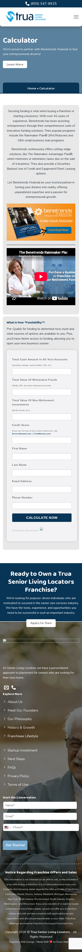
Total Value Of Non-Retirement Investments (33, 402)
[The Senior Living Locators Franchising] (26, 17)
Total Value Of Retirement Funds (34, 379)
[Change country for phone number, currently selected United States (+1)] (7, 827)
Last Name (19, 464)
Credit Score (20, 425)
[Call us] (13, 687)
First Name (19, 448)
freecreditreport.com (21, 434)
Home (31, 88)
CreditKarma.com (42, 434)
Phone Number (22, 497)
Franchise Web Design (22, 942)
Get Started (15, 845)
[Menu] (76, 16)
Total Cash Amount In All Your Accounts (40, 359)
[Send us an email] (6, 687)
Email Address (22, 481)
